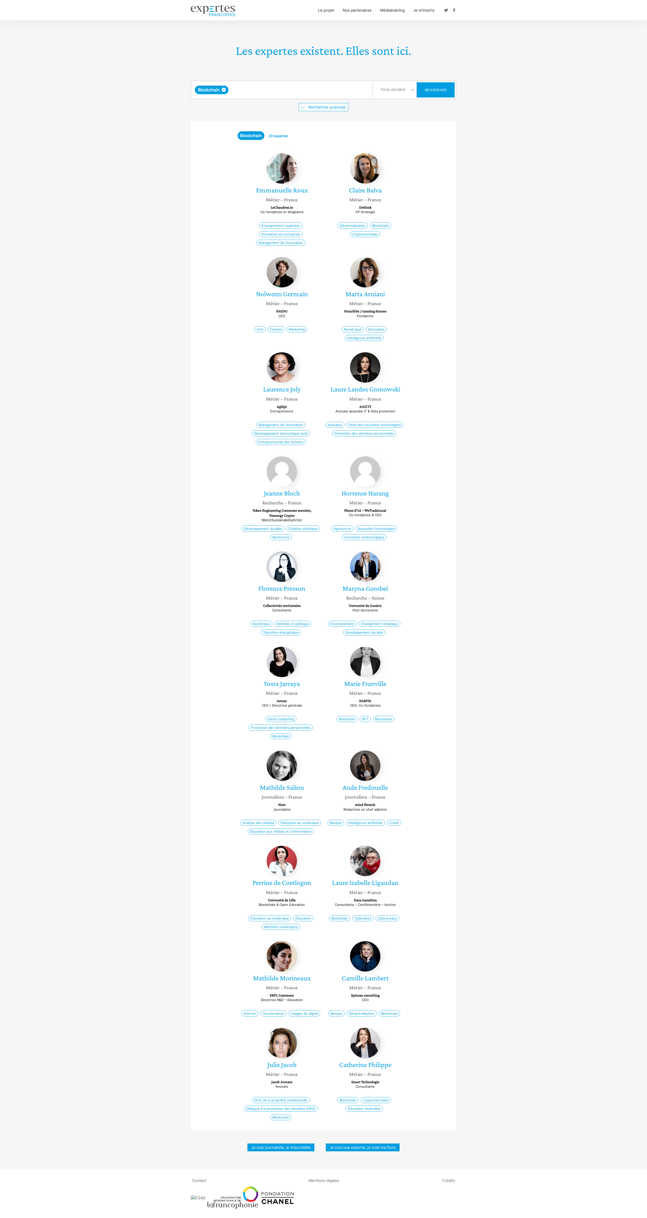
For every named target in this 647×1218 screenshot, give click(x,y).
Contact (199, 1180)
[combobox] (282, 89)
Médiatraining (392, 10)
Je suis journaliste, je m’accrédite (281, 1147)
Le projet (326, 10)
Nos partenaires (357, 10)
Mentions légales (324, 1180)
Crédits (448, 1180)
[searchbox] (280, 90)
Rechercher (436, 90)
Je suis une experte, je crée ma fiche (363, 1147)
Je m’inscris (423, 10)
